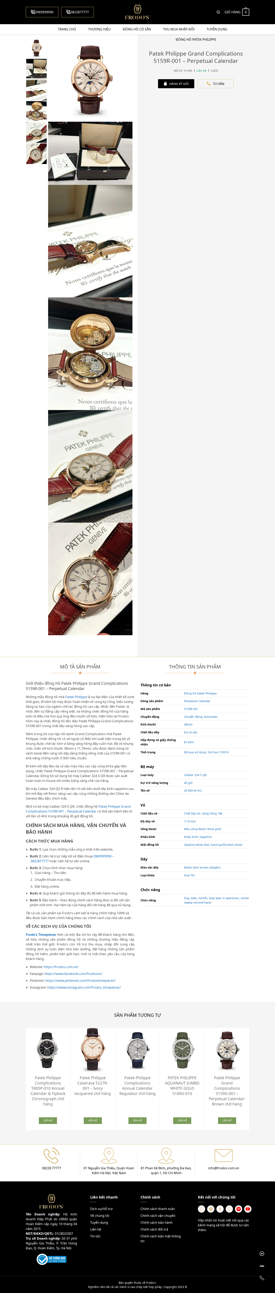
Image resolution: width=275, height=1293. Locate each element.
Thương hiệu (99, 29)
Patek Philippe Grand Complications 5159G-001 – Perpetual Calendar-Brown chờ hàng (227, 1091)
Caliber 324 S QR (195, 775)
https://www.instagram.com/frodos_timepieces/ (84, 987)
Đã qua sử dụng (195, 752)
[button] (252, 1078)
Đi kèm (189, 742)
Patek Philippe (75, 697)
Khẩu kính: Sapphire (198, 837)
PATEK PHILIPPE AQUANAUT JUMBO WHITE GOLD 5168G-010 (182, 1085)
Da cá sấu (190, 732)
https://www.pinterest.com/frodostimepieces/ (80, 980)
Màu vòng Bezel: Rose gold (202, 829)
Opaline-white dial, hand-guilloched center (213, 845)
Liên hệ (95, 1229)
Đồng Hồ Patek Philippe (196, 39)
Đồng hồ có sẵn (137, 29)
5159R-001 (191, 709)
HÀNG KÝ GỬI (179, 84)
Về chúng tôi (99, 1215)
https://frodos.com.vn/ (61, 967)
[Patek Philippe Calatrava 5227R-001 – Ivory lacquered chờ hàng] (93, 1050)
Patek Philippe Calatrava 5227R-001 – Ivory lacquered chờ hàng (92, 1085)
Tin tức (95, 1236)
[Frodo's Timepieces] (137, 12)
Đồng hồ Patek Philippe (200, 693)
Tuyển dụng (217, 29)
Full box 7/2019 (218, 752)
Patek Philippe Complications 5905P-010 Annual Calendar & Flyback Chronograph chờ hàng (48, 1091)
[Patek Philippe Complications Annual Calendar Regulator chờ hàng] (137, 1050)
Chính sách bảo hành (157, 1222)
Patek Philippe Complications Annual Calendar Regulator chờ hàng (137, 1085)
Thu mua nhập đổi (178, 29)
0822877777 (80, 12)
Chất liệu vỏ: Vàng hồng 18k (203, 813)
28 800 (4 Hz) (192, 790)
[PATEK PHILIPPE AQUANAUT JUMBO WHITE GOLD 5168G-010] (182, 1050)
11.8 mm (190, 821)
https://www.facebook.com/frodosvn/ (73, 973)
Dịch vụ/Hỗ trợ (101, 1209)
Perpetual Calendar (197, 701)
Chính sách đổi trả (154, 1229)
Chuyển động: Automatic (201, 717)
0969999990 (44, 12)
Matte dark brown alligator (202, 867)
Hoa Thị (189, 875)
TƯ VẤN (218, 84)
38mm (188, 724)
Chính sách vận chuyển (158, 1215)
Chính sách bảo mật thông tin (161, 1238)
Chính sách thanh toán (158, 1209)
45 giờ (188, 783)
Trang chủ (67, 29)
